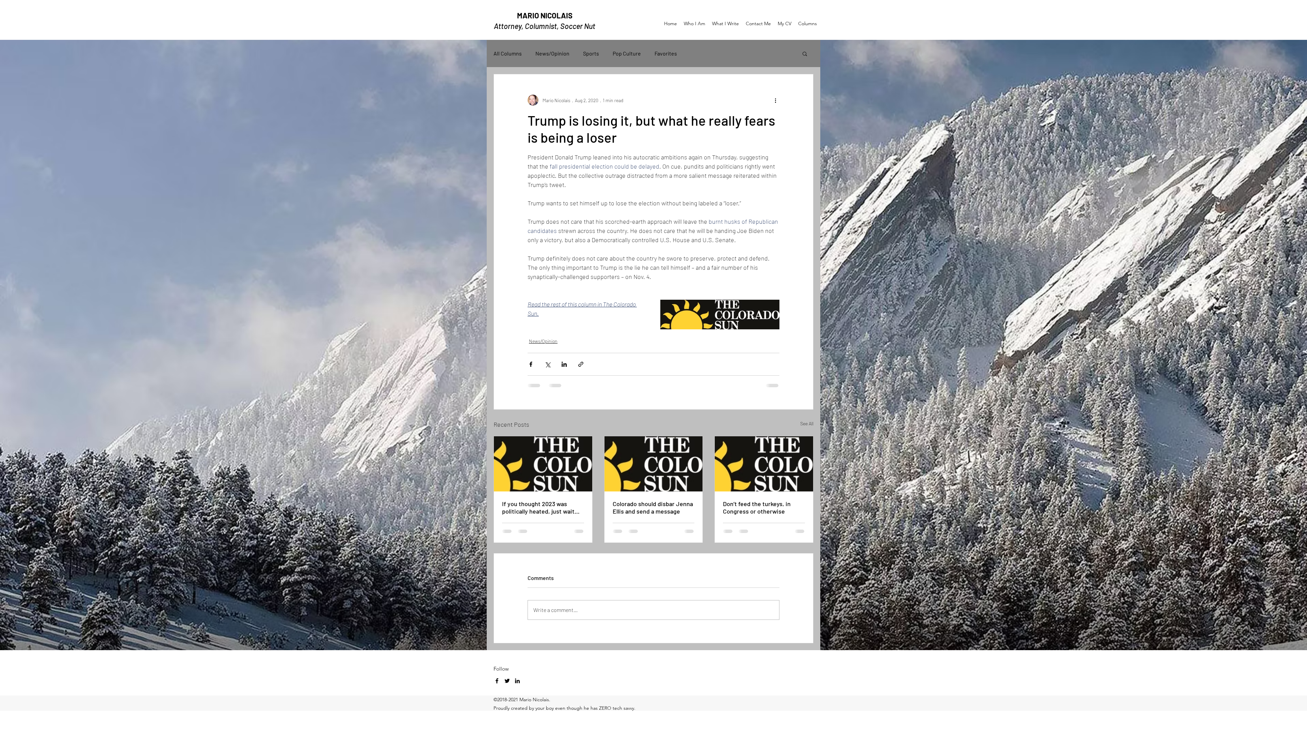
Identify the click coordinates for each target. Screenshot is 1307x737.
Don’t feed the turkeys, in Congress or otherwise (757, 507)
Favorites (666, 53)
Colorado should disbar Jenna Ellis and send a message (653, 507)
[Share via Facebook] (531, 364)
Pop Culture (627, 53)
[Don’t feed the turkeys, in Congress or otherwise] (764, 463)
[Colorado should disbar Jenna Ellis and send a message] (653, 463)
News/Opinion (552, 53)
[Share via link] (581, 364)
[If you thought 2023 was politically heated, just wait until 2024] (543, 463)
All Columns (508, 53)
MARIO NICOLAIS (544, 15)
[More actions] (775, 100)
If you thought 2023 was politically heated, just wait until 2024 (538, 507)
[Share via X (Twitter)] (547, 364)
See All (806, 423)
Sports (591, 53)
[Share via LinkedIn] (564, 364)
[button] (805, 53)
